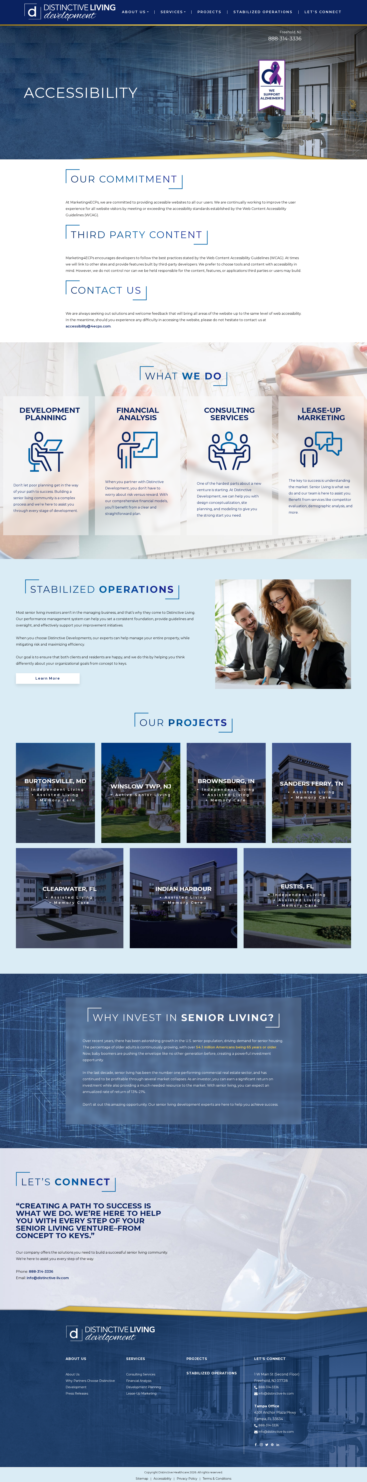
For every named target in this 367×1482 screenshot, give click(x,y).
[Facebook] (255, 1444)
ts (204, 1359)
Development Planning (143, 1387)
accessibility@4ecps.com (88, 326)
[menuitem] (135, 12)
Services (172, 12)
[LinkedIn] (277, 1444)
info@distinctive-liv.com (48, 1278)
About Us (134, 12)
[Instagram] (261, 1444)
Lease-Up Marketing (141, 1393)
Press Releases (77, 1393)
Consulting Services (140, 1374)
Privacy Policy (187, 1479)
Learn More (47, 678)
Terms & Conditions (217, 1479)
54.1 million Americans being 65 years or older (236, 1047)
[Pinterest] (272, 1444)
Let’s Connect (323, 12)
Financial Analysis (138, 1381)
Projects (210, 12)
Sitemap (142, 1479)
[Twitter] (266, 1444)
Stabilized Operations (263, 12)
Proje (192, 1359)
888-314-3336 (284, 38)
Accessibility (162, 1479)
